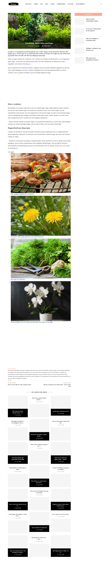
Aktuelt (28, 4)
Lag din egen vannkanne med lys (61, 411)
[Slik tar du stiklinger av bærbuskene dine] (79, 41)
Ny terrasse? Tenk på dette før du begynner (93, 29)
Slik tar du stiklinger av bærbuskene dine (92, 39)
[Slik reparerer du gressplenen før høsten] (79, 60)
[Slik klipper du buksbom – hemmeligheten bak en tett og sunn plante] (18, 433)
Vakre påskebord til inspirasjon (39, 527)
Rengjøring (80, 4)
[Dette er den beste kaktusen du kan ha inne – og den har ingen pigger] (18, 495)
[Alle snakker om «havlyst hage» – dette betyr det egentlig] (39, 472)
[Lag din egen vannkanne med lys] (61, 402)
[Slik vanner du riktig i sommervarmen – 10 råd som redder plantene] (18, 402)
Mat (46, 4)
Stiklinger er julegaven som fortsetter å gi (93, 49)
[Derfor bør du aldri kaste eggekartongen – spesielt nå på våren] (61, 448)
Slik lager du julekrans (18, 279)
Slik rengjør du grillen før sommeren (22, 194)
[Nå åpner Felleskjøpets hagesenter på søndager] (61, 480)
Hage (52, 4)
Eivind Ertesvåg (34, 46)
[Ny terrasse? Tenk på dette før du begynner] (79, 31)
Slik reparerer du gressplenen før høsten (92, 58)
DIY (41, 4)
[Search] (101, 4)
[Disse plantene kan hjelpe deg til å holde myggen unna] (18, 480)
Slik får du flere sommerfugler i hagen (92, 20)
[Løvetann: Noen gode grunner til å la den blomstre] (41, 216)
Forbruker (61, 4)
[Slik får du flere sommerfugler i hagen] (79, 21)
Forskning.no (26, 64)
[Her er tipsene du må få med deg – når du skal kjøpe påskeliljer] (61, 525)
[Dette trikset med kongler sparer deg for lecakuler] (39, 503)
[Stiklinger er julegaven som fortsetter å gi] (79, 50)
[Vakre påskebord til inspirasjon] (39, 518)
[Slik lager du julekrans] (41, 258)
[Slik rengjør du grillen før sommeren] (41, 173)
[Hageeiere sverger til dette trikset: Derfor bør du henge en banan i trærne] (61, 495)
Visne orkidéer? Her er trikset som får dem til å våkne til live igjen (32, 322)
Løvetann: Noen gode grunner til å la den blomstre (27, 237)
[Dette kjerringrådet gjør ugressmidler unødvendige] (18, 448)
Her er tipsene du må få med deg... (60, 514)
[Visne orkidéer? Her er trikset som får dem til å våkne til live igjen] (41, 301)
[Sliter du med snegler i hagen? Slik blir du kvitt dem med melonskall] (61, 433)
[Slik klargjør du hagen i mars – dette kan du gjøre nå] (39, 550)
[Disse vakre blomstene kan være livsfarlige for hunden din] (18, 541)
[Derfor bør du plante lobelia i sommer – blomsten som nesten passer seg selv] (39, 410)
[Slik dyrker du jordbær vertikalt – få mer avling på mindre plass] (39, 425)
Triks (36, 4)
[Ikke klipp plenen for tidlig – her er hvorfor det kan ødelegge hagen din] (61, 541)
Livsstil (71, 4)
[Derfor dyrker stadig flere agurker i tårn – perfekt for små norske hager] (39, 457)
